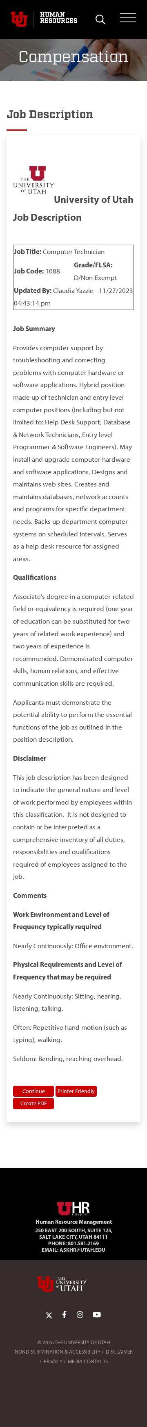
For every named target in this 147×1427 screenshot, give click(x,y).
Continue (33, 1091)
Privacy (53, 1361)
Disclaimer (119, 1352)
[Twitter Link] (49, 1314)
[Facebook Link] (64, 1314)
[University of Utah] (73, 1284)
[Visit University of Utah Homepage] (19, 19)
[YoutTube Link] (97, 1314)
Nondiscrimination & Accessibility (57, 1352)
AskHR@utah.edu (82, 1249)
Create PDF (33, 1103)
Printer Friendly (76, 1091)
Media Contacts (88, 1361)
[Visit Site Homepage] (73, 1207)
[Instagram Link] (80, 1314)
